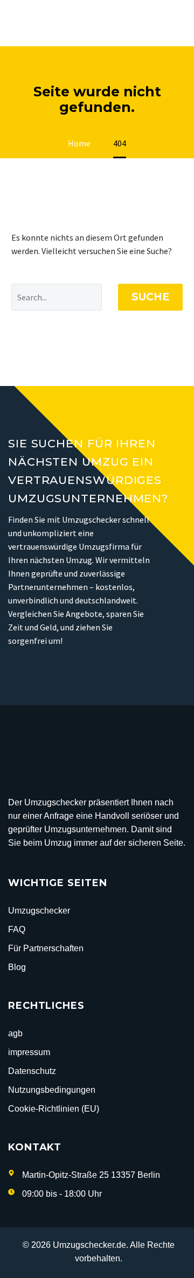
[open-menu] (180, 23)
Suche (150, 297)
